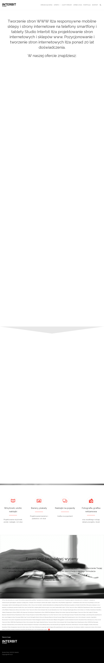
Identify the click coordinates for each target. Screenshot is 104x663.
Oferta (56, 5)
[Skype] (96, 653)
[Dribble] (80, 653)
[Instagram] (92, 653)
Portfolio (87, 5)
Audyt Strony (67, 5)
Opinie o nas (77, 5)
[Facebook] (84, 653)
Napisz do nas (52, 580)
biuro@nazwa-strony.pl (70, 435)
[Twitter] (100, 653)
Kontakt (95, 5)
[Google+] (88, 653)
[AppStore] (77, 653)
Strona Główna (46, 5)
